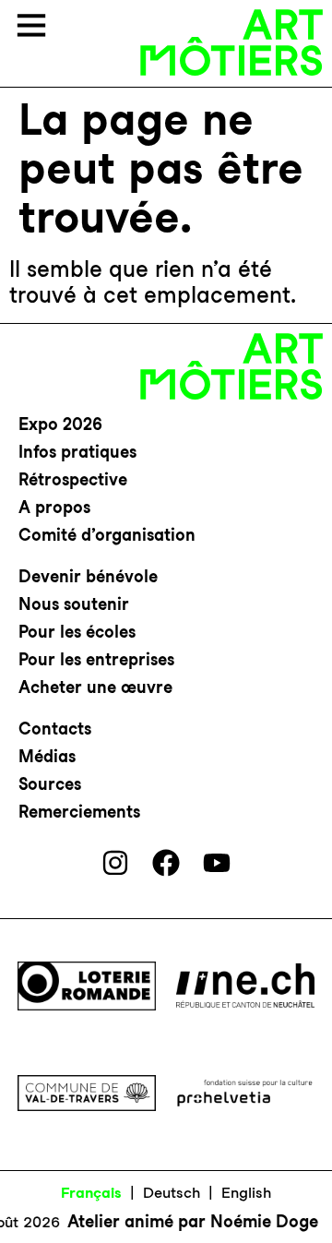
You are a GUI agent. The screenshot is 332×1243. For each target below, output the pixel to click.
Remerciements (79, 811)
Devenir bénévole (88, 576)
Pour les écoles (77, 631)
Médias (47, 756)
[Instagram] (115, 862)
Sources (49, 784)
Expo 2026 (60, 424)
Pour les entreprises (96, 659)
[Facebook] (166, 862)
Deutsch (171, 1192)
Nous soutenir (73, 604)
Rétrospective (72, 479)
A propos (54, 507)
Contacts (54, 728)
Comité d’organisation (107, 534)
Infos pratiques (77, 451)
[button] (31, 28)
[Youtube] (216, 862)
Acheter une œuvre (95, 687)
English (246, 1192)
